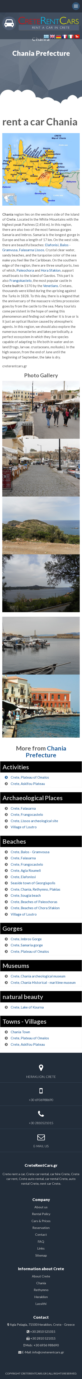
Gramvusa (10, 250)
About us (41, 1207)
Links (41, 1248)
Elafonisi (51, 245)
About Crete (41, 1276)
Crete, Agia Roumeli (26, 870)
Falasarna (26, 250)
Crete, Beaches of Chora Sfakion (35, 908)
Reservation (41, 1228)
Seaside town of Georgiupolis (33, 883)
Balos (64, 245)
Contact (41, 1234)
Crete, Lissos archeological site (34, 821)
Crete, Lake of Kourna (27, 1007)
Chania (41, 1283)
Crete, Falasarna (23, 808)
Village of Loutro (24, 827)
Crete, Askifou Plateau (28, 784)
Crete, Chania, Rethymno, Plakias (35, 889)
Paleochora (25, 270)
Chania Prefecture (46, 751)
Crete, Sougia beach (26, 895)
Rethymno (41, 1290)
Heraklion (41, 1297)
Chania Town (20, 1032)
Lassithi (41, 1304)
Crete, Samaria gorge (27, 945)
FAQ (41, 1241)
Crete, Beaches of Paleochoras (34, 902)
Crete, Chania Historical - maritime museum (43, 982)
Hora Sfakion (51, 270)
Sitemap (41, 1255)
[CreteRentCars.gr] (41, 23)
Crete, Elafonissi (23, 877)
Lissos (39, 250)
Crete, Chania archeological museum (38, 976)
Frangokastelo (20, 280)
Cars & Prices (41, 1221)
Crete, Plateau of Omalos (30, 777)
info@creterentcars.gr (48, 1352)
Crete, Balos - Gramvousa (30, 852)
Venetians (50, 286)
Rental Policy (41, 1214)
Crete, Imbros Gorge (26, 939)
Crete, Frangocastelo (27, 814)
